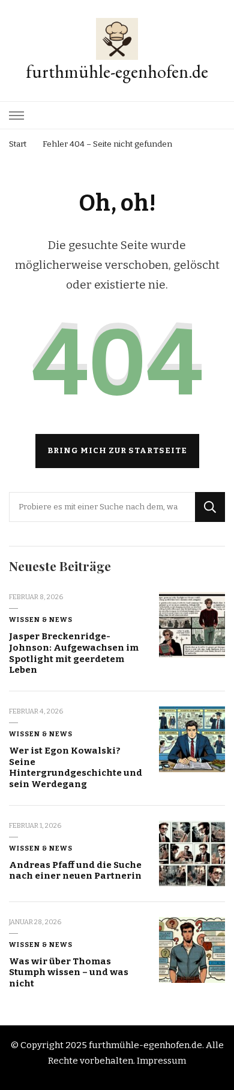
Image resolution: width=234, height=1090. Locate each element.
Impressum (161, 1060)
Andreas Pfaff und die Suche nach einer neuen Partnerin (75, 871)
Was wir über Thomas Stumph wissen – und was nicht (68, 972)
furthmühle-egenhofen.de (117, 71)
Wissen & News (41, 619)
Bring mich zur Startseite (117, 451)
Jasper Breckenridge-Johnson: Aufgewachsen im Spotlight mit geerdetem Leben (74, 653)
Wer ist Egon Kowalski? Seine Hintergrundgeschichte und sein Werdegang (75, 767)
